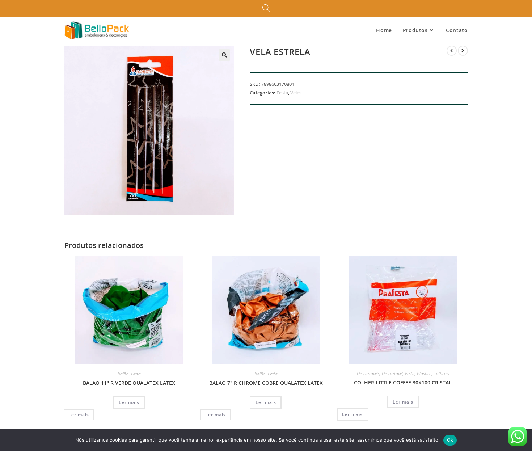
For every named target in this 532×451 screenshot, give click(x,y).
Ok (450, 440)
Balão (123, 374)
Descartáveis (368, 373)
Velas (295, 92)
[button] (224, 55)
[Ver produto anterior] (452, 51)
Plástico (424, 373)
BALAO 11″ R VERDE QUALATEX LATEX (129, 382)
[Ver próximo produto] (463, 51)
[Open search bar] (266, 8)
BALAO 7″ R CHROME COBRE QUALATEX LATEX (266, 382)
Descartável (392, 373)
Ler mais (129, 402)
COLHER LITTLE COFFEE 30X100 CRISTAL (403, 382)
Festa (282, 92)
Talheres (441, 373)
